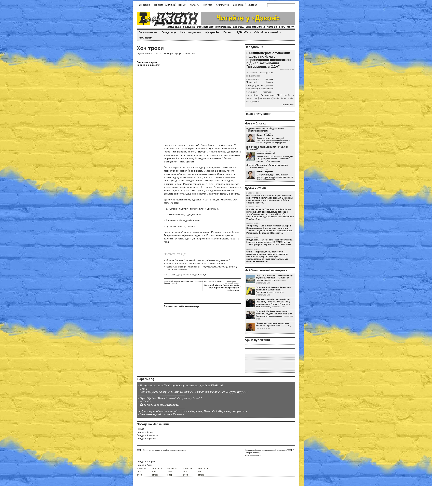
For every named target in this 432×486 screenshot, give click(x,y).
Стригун (202, 274)
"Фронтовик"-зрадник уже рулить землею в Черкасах (272, 324)
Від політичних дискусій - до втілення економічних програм (265, 129)
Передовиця (168, 32)
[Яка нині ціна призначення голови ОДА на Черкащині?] (250, 156)
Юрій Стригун (174, 53)
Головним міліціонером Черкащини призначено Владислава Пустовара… (273, 289)
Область (194, 5)
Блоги (227, 32)
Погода (140, 429)
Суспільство (222, 5)
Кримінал (252, 5)
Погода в (144, 465)
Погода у (145, 432)
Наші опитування (190, 32)
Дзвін (173, 274)
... (287, 143)
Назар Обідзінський (265, 153)
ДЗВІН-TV (242, 32)
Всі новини (144, 5)
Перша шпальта (148, 32)
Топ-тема (158, 5)
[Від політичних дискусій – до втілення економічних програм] (250, 138)
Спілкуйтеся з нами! (266, 32)
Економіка (238, 5)
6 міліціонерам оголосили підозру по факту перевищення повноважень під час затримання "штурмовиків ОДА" (269, 59)
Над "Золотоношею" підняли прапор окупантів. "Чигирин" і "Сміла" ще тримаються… (274, 278)
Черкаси (182, 5)
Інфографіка (212, 32)
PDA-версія (145, 37)
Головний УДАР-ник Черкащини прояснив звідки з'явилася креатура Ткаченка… (274, 313)
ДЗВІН (139, 450)
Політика (207, 5)
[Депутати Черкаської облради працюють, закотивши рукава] (250, 175)
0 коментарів (189, 53)
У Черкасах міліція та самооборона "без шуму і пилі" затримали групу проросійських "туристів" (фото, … (273, 301)
